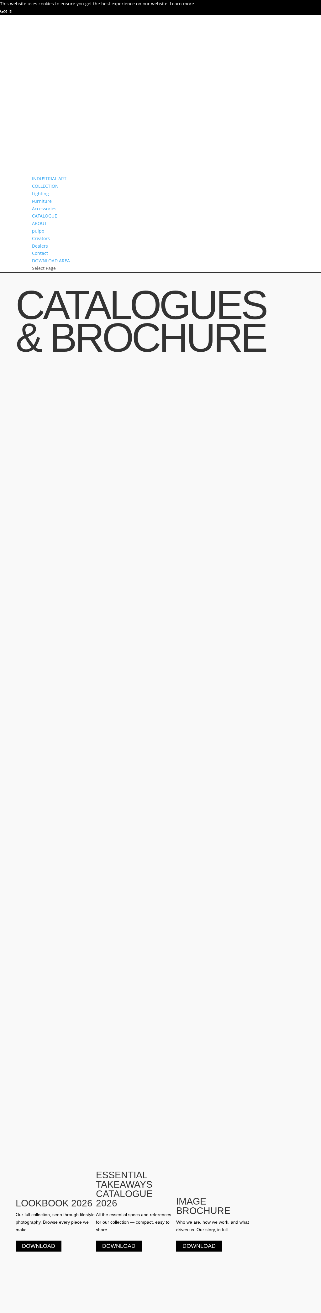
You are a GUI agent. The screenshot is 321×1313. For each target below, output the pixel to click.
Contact (40, 253)
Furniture (42, 201)
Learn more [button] (182, 4)
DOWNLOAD (38, 1246)
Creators (41, 238)
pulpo (38, 231)
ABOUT (39, 223)
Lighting (40, 194)
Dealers (40, 246)
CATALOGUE (44, 216)
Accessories (44, 209)
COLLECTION (45, 186)
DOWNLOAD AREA (51, 261)
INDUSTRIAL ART (49, 178)
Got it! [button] (6, 11)
